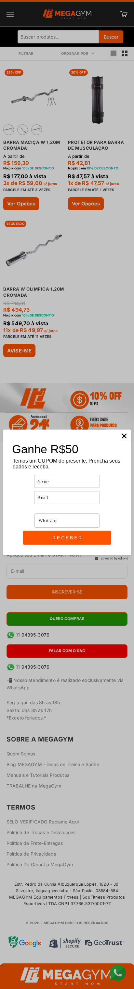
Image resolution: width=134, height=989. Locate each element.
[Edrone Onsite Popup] (67, 494)
